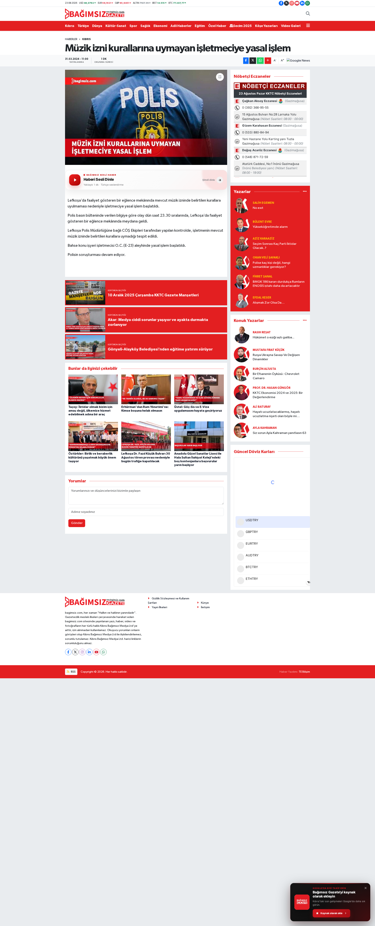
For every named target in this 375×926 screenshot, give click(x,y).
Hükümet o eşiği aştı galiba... (273, 337)
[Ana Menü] (308, 26)
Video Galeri (290, 26)
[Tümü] (305, 191)
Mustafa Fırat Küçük (268, 350)
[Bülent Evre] (241, 224)
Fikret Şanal (262, 276)
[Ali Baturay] (241, 411)
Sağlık (145, 26)
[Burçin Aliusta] (241, 373)
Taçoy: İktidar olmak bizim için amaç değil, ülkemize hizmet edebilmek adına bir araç (90, 410)
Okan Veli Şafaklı (266, 257)
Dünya (97, 26)
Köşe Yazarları (266, 26)
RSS (73, 671)
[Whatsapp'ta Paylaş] (260, 60)
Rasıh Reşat (262, 332)
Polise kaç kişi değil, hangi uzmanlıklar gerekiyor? (271, 265)
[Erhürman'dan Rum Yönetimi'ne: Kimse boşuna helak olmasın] (146, 389)
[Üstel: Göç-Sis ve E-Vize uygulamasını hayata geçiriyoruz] (199, 389)
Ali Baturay (262, 406)
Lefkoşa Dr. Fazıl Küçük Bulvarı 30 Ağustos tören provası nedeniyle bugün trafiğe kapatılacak (145, 457)
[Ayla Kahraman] (241, 430)
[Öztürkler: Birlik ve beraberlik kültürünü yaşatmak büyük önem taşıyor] (93, 436)
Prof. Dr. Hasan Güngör (271, 387)
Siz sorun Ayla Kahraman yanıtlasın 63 (279, 433)
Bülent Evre (262, 221)
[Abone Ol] (298, 60)
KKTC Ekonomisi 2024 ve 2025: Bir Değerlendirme (278, 395)
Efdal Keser (262, 297)
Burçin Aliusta (264, 368)
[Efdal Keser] (241, 300)
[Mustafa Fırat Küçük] (241, 354)
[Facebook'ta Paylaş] (246, 60)
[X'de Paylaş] (252, 60)
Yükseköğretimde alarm (270, 227)
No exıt (258, 208)
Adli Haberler (181, 26)
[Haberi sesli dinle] (74, 180)
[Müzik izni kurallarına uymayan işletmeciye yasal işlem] (146, 117)
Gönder (77, 523)
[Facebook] (68, 652)
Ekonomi (160, 26)
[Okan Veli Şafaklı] (241, 262)
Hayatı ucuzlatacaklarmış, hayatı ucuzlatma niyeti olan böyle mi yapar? (276, 414)
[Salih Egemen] (241, 205)
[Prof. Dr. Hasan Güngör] (241, 392)
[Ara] (308, 13)
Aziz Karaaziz (263, 238)
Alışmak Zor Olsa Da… (269, 302)
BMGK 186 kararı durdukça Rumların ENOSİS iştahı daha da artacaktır (278, 284)
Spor (133, 26)
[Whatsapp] (103, 652)
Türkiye (83, 26)
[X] (75, 652)
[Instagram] (82, 652)
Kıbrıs (69, 26)
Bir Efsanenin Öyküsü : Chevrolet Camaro (276, 376)
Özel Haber (217, 26)
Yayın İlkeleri (159, 607)
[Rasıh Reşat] (241, 335)
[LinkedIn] (89, 652)
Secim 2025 (242, 26)
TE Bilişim (304, 671)
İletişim (205, 607)
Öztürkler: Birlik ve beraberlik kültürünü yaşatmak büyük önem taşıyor (92, 457)
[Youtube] (96, 652)
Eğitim (200, 26)
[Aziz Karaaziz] (241, 243)
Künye (205, 602)
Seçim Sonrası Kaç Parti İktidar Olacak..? (274, 246)
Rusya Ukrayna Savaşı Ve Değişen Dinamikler (276, 357)
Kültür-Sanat (115, 26)
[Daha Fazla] (268, 60)
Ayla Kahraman (265, 427)
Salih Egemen (263, 202)
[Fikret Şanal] (241, 281)
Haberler (71, 39)
